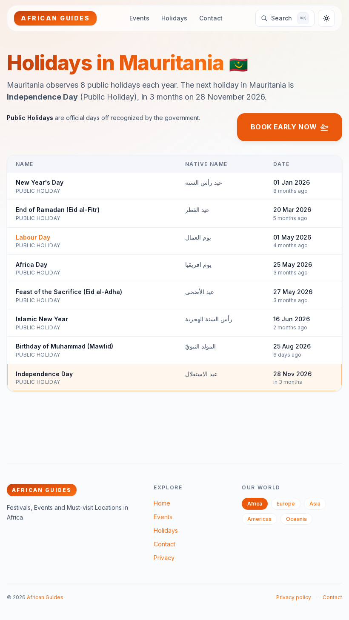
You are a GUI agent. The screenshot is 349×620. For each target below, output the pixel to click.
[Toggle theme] (326, 18)
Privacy (164, 557)
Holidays (174, 18)
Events (139, 18)
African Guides (45, 597)
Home (162, 503)
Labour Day (33, 237)
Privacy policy (293, 597)
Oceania (296, 519)
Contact (211, 18)
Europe (286, 503)
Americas (259, 519)
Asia (314, 503)
